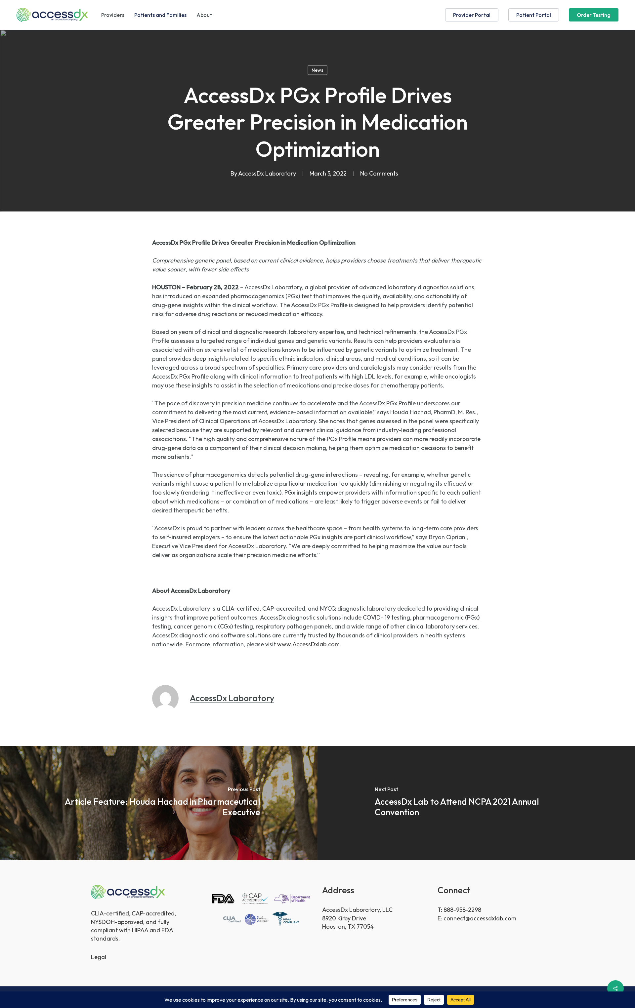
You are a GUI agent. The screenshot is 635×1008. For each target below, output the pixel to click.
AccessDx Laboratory (267, 173)
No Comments (379, 173)
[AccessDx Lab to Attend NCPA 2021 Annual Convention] (476, 803)
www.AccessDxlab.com (308, 644)
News (317, 70)
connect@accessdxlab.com (480, 918)
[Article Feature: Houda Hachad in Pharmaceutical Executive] (159, 803)
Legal (98, 957)
